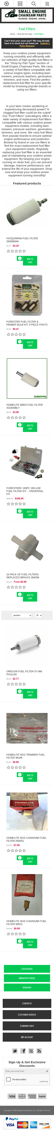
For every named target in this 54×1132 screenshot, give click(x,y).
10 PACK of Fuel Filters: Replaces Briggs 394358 (22, 576)
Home (12, 34)
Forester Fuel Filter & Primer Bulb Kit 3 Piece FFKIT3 (26, 323)
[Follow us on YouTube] (31, 1051)
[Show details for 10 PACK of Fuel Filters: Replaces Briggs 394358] (27, 548)
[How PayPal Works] (27, 1131)
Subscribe (47, 1071)
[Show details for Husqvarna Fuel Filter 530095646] (27, 211)
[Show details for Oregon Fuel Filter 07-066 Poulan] (27, 645)
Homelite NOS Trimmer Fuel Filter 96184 (25, 756)
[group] (27, 295)
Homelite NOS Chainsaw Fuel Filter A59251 (26, 839)
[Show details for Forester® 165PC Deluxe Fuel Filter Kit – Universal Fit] (27, 461)
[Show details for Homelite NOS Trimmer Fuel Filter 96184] (27, 728)
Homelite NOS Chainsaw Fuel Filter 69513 (26, 923)
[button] (25, 313)
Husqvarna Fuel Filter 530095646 (22, 240)
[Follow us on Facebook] (23, 1051)
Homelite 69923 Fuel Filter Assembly (24, 406)
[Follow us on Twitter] (14, 1051)
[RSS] (39, 1051)
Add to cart (30, 260)
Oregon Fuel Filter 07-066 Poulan (24, 673)
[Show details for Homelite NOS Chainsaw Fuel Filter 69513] (27, 894)
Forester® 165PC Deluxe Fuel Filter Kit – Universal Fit (24, 491)
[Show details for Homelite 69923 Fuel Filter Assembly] (27, 378)
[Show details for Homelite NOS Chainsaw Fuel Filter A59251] (27, 811)
